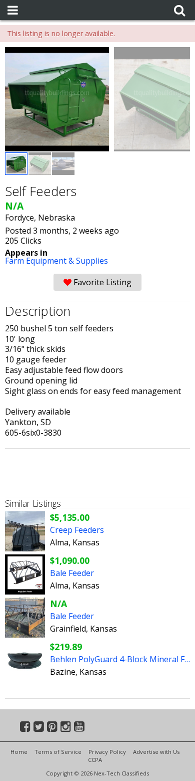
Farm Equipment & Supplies (56, 260)
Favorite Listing (102, 282)
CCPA (95, 759)
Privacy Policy (107, 751)
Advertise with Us (156, 751)
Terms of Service (58, 751)
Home (19, 751)
